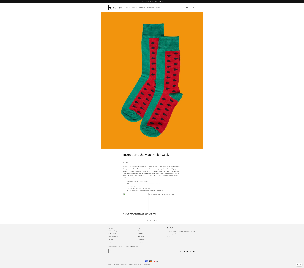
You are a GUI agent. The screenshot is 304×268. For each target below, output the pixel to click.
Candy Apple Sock (144, 173)
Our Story (110, 228)
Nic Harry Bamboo (115, 264)
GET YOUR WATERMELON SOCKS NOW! (139, 214)
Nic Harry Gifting (112, 231)
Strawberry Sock (131, 173)
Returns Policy (141, 236)
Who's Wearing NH (113, 236)
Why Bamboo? (141, 239)
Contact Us (140, 233)
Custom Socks (112, 233)
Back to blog (153, 220)
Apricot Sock (172, 171)
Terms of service (147, 264)
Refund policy (132, 264)
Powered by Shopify (123, 264)
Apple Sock (165, 171)
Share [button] (126, 162)
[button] (128, 7)
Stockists (110, 242)
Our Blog (110, 239)
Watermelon (176, 166)
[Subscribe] (135, 251)
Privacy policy (139, 264)
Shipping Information (143, 231)
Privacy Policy (141, 242)
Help (139, 228)
